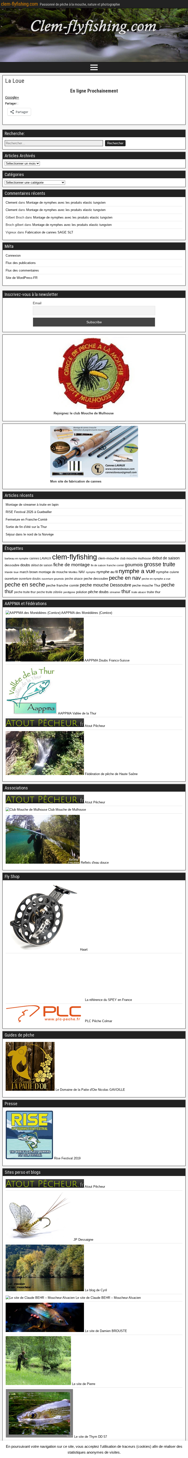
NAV (82, 572)
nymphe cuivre (167, 572)
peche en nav (125, 578)
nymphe (90, 572)
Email (37, 303)
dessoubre (12, 565)
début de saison (41, 565)
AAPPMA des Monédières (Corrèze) (86, 613)
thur (125, 591)
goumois (134, 564)
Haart (83, 949)
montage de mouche (53, 572)
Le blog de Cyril (95, 1290)
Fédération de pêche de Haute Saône (111, 774)
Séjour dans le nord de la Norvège (30, 534)
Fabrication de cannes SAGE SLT (49, 232)
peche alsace (74, 578)
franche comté (115, 565)
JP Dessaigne (82, 1239)
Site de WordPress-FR (21, 278)
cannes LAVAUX (40, 558)
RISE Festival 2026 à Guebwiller (29, 512)
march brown (29, 572)
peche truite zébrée (49, 592)
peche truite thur (25, 592)
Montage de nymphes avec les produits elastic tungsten (66, 202)
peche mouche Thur (146, 585)
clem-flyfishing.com (19, 4)
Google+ (12, 97)
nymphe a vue (137, 571)
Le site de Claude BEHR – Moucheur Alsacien (108, 1298)
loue (16, 572)
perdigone (69, 592)
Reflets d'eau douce (94, 862)
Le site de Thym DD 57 (90, 1436)
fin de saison (98, 565)
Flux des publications (21, 263)
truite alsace (138, 592)
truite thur (153, 592)
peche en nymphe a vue (156, 578)
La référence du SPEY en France (108, 1000)
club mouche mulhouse (135, 558)
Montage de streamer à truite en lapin (32, 504)
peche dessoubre (96, 578)
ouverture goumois (53, 578)
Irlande (9, 572)
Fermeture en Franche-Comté (26, 519)
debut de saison (166, 558)
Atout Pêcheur (94, 726)
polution (81, 592)
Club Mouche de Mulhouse (66, 809)
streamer (115, 592)
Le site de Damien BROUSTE (105, 1331)
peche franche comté (62, 585)
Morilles (73, 572)
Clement (11, 202)
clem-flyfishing (74, 557)
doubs (25, 565)
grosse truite (159, 564)
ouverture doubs (30, 578)
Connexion (13, 255)
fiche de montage (71, 564)
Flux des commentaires (22, 270)
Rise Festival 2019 (67, 1158)
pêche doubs (98, 592)
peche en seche (25, 584)
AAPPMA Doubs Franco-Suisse (106, 660)
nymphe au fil (107, 572)
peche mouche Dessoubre (105, 585)
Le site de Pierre (83, 1384)
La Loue (14, 80)
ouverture (11, 578)
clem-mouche (108, 558)
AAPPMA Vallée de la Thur (76, 713)
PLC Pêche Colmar (98, 1021)
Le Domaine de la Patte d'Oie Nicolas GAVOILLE (90, 1089)
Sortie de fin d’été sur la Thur (26, 527)
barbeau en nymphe (16, 558)
